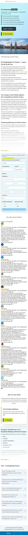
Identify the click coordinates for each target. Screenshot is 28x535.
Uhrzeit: (17, 166)
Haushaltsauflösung (5, 457)
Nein (5, 206)
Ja (4, 203)
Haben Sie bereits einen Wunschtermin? (11, 160)
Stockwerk (5, 195)
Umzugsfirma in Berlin (12, 109)
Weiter (14, 209)
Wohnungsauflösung (21, 135)
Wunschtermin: (6, 166)
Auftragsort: (5, 176)
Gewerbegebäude (21, 71)
